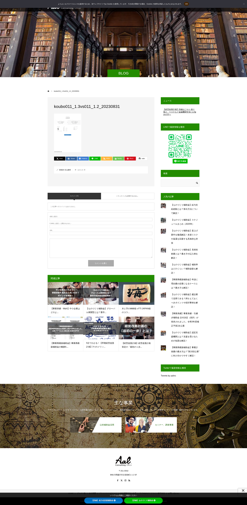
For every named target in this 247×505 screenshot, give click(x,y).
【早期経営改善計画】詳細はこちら (179, 109)
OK (186, 4)
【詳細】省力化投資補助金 (102, 500)
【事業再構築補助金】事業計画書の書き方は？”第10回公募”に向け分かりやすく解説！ (185, 351)
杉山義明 (68, 170)
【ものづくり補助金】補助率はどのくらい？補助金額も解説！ (184, 268)
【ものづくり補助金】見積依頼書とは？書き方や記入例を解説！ (184, 254)
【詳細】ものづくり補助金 (142, 500)
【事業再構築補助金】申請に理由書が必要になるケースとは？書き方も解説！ (184, 283)
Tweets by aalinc (168, 376)
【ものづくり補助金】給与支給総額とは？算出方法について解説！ (184, 209)
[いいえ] (243, 4)
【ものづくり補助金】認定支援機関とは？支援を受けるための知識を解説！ (184, 336)
